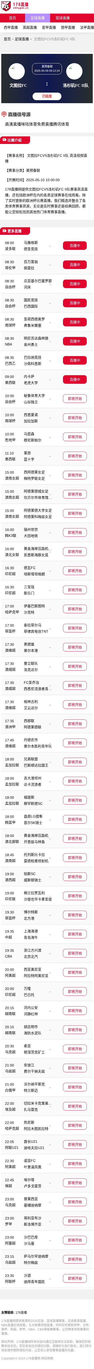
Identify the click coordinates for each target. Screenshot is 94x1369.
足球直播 (38, 18)
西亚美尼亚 (32, 969)
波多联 (10, 249)
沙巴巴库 (31, 1237)
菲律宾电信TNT (36, 631)
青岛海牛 (31, 937)
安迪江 (29, 1065)
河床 (27, 287)
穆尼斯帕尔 (32, 440)
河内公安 (31, 1008)
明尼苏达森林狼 (36, 338)
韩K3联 (10, 536)
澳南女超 (12, 478)
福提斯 (29, 797)
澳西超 (10, 880)
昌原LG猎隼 (33, 816)
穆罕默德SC (33, 804)
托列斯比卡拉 (34, 855)
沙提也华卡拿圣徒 (38, 899)
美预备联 (33, 170)
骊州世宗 (31, 529)
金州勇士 (31, 345)
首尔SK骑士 (33, 823)
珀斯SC (30, 874)
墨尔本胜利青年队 (38, 746)
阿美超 (10, 975)
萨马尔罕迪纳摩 (36, 1256)
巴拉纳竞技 (32, 357)
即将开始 (75, 398)
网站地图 (47, 1358)
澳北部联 (12, 842)
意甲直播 (49, 27)
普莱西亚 (31, 1199)
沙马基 (29, 1243)
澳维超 (10, 650)
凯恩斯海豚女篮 (36, 555)
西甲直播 (11, 27)
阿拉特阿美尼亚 (36, 976)
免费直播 (45, 124)
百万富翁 (31, 262)
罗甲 (8, 1224)
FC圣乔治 (31, 682)
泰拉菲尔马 (32, 625)
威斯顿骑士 (32, 880)
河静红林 (31, 1014)
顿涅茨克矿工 (34, 1052)
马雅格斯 (31, 243)
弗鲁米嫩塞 (32, 325)
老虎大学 (31, 383)
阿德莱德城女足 (36, 491)
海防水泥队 (32, 1033)
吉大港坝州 (32, 778)
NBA (8, 344)
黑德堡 (29, 644)
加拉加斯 (31, 421)
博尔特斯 (31, 912)
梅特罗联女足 (34, 478)
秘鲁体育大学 (34, 396)
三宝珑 (29, 587)
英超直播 (30, 27)
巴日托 (29, 995)
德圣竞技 (31, 249)
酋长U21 (30, 1141)
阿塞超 (10, 1243)
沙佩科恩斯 (32, 364)
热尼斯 (29, 1122)
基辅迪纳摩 (32, 1205)
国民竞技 (31, 300)
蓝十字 (29, 459)
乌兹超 (10, 1071)
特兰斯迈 (31, 1090)
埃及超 (10, 1109)
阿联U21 (12, 1148)
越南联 (10, 1014)
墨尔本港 (31, 651)
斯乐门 (29, 593)
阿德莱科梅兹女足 (38, 517)
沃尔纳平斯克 (34, 1084)
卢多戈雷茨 (32, 1186)
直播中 (75, 245)
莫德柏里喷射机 (36, 861)
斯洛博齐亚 (32, 1224)
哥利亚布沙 (32, 1218)
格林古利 (31, 702)
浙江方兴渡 (32, 950)
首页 (12, 18)
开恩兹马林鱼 (34, 842)
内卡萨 (29, 376)
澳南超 (10, 861)
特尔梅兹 (31, 1263)
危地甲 (10, 440)
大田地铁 (31, 536)
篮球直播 (63, 18)
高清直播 (13, 124)
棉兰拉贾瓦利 (34, 893)
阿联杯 (10, 1281)
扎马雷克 (31, 1110)
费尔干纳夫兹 (34, 1071)
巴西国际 (31, 306)
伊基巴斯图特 (34, 606)
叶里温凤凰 (32, 1167)
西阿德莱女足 (34, 472)
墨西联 (10, 383)
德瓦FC (30, 568)
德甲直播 (68, 27)
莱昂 (27, 453)
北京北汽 (31, 957)
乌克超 (10, 1052)
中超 (8, 937)
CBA (8, 956)
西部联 (29, 721)
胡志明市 (31, 1027)
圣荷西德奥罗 (34, 319)
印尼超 (10, 574)
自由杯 (10, 287)
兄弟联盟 (31, 759)
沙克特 (29, 612)
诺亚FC (30, 1161)
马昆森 (29, 434)
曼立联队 (31, 663)
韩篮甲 (10, 822)
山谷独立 (31, 402)
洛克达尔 (31, 670)
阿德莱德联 (32, 727)
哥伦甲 (10, 268)
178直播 (21, 1312)
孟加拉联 (12, 765)
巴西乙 (10, 363)
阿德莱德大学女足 (38, 510)
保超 (8, 1186)
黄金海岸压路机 (36, 835)
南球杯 (10, 325)
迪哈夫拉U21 (34, 1148)
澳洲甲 (10, 727)
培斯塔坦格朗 (34, 574)
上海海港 (31, 931)
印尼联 (10, 899)
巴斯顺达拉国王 (36, 765)
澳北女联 (12, 555)
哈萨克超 (12, 1128)
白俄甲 (10, 1090)
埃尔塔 (29, 1180)
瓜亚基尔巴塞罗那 (38, 281)
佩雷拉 (29, 268)
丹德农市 (31, 740)
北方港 (29, 918)
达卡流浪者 (32, 784)
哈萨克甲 (12, 612)
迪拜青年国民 (34, 1282)
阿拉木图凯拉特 (36, 1129)
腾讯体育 (61, 124)
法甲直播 (87, 27)
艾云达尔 (31, 708)
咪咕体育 (29, 124)
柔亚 (27, 1046)
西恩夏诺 (31, 415)
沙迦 (27, 1275)
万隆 (27, 988)
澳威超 (10, 669)
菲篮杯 (10, 631)
